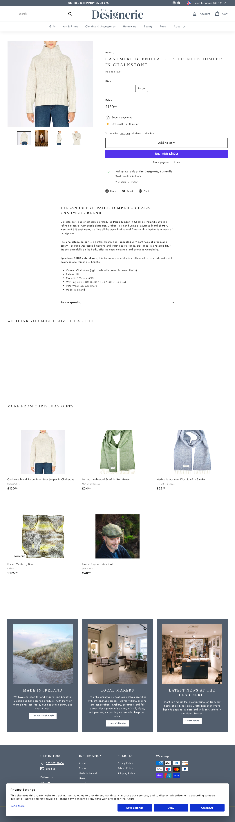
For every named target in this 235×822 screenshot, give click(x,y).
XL (153, 88)
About (82, 763)
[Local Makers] (118, 654)
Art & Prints (70, 26)
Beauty (148, 26)
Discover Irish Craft (43, 715)
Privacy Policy (125, 763)
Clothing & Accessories (100, 26)
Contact (83, 768)
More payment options (166, 162)
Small (111, 88)
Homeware (130, 26)
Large (141, 88)
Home (108, 52)
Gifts (52, 26)
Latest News (192, 720)
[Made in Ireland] (43, 654)
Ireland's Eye (113, 71)
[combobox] (46, 13)
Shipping (125, 133)
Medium (126, 88)
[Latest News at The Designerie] (192, 654)
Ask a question (72, 302)
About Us (180, 26)
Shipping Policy (126, 773)
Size (108, 81)
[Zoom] (50, 84)
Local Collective (117, 723)
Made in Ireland (88, 773)
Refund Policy (125, 768)
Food (163, 26)
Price (108, 100)
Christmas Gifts (54, 406)
